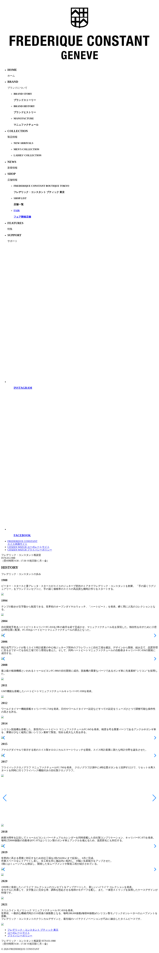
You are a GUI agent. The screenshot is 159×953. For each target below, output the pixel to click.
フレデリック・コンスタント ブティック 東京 (32, 930)
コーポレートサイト (18, 932)
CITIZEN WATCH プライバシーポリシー (29, 549)
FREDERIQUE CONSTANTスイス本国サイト (22, 542)
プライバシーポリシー (19, 935)
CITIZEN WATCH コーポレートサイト (28, 547)
